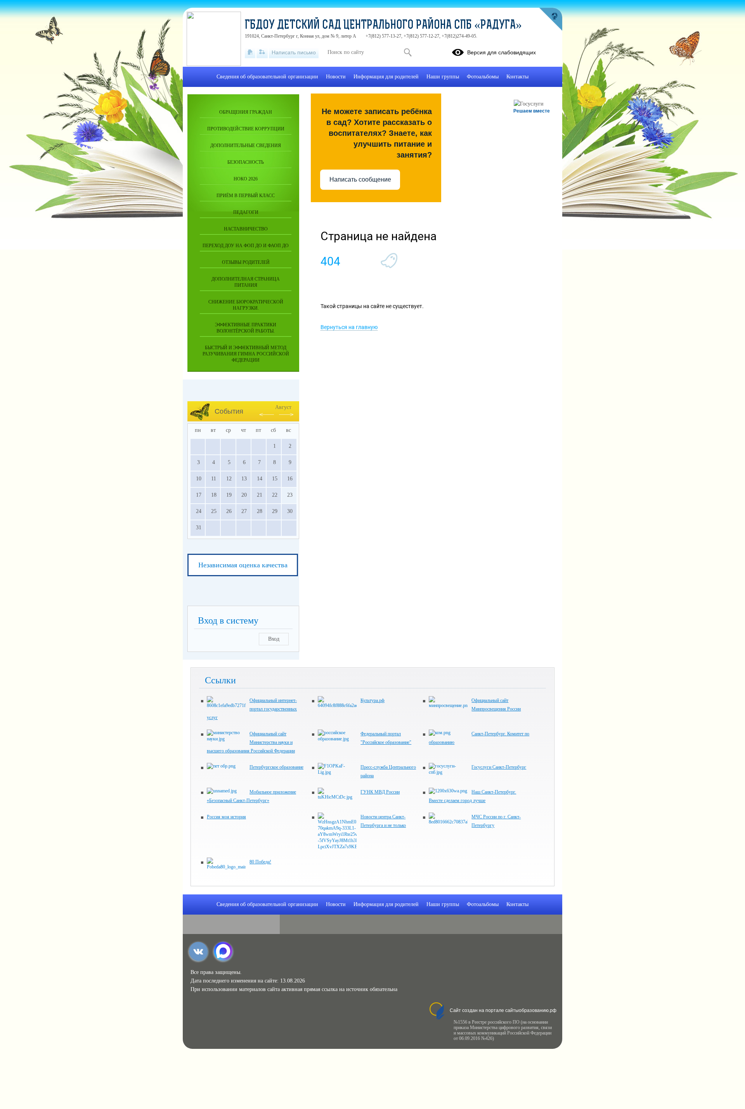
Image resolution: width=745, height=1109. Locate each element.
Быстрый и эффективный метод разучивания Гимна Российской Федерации (246, 354)
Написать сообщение (360, 179)
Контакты (517, 77)
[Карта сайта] (262, 52)
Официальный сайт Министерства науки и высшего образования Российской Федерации (251, 742)
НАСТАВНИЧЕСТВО (246, 229)
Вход (273, 639)
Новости (336, 77)
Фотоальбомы (483, 77)
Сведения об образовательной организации (267, 77)
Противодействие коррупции (245, 129)
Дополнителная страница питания (245, 282)
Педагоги (245, 212)
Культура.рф (372, 700)
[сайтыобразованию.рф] (550, 19)
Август (283, 407)
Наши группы (442, 77)
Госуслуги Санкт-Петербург (498, 767)
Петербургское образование (276, 767)
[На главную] (250, 52)
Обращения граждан (245, 112)
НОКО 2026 (246, 179)
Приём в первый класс (246, 195)
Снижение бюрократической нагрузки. (245, 305)
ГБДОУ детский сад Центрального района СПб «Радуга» (383, 25)
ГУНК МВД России (380, 792)
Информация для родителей (386, 77)
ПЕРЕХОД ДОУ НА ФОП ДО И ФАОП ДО (246, 245)
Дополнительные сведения (245, 145)
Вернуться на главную (349, 327)
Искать (407, 52)
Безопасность (245, 162)
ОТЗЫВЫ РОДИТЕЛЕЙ (246, 262)
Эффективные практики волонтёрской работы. (245, 328)
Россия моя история (226, 817)
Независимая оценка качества (243, 565)
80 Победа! (260, 862)
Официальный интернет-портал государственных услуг (252, 709)
